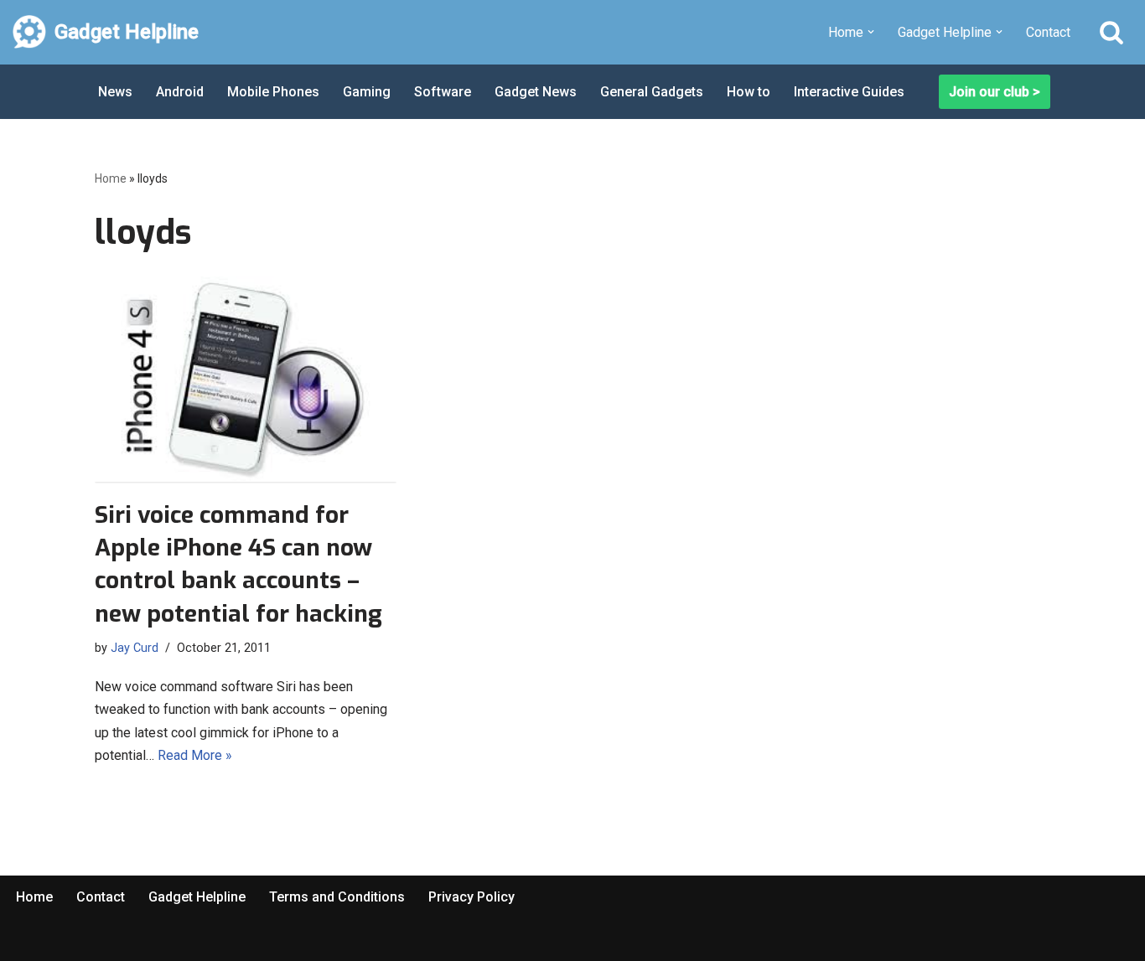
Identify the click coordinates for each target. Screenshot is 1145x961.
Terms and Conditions (337, 897)
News (115, 92)
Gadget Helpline (197, 897)
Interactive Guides (849, 92)
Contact (1048, 32)
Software (442, 92)
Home (111, 178)
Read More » (195, 755)
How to (748, 92)
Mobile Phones (273, 92)
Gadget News (536, 92)
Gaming (367, 92)
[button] (871, 31)
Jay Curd (134, 648)
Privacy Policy (471, 897)
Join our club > (994, 92)
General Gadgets (651, 92)
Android (180, 92)
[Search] (1111, 31)
